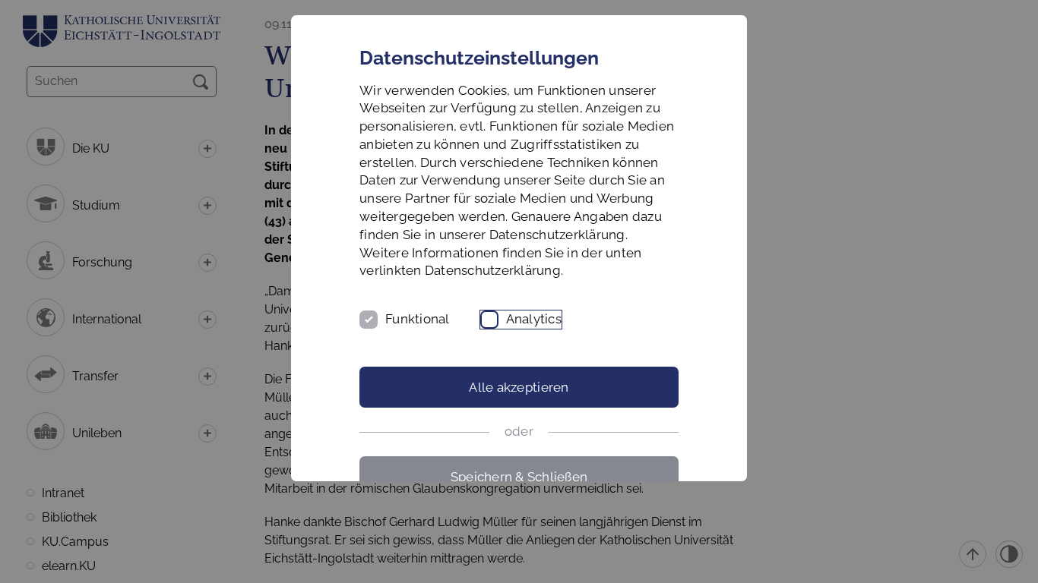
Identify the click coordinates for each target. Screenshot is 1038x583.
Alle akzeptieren (518, 387)
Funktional (417, 318)
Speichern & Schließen (519, 476)
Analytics (534, 318)
